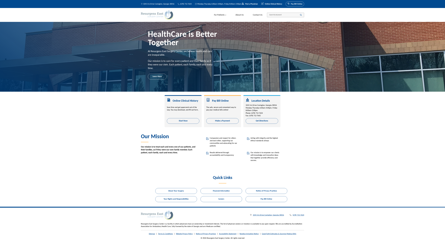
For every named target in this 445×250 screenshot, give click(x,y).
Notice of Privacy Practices (266, 191)
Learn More (157, 76)
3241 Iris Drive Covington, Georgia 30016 (158, 4)
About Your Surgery (176, 191)
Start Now (183, 121)
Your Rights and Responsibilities (176, 199)
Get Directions (262, 121)
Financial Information (221, 191)
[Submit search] (301, 15)
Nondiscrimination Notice (249, 234)
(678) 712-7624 (186, 4)
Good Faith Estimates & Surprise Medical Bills (279, 234)
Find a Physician (251, 4)
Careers (221, 199)
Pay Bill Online (296, 4)
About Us (239, 15)
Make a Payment (222, 121)
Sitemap (152, 234)
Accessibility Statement (227, 234)
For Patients (219, 15)
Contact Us (257, 15)
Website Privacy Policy (184, 234)
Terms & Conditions (165, 234)
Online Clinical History (273, 4)
